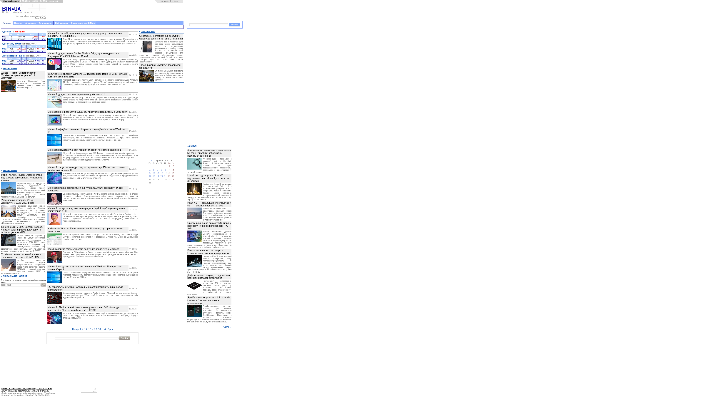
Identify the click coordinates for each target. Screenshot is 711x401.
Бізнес (193, 146)
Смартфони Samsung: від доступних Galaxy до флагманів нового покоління (161, 37)
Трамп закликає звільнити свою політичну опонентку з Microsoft (83, 249)
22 (169, 176)
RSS (44, 1)
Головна (7, 23)
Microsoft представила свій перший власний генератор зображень (84, 149)
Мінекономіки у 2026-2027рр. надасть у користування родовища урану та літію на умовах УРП (22, 230)
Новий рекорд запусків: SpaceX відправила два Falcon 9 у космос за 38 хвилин (208, 178)
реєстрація (164, 1)
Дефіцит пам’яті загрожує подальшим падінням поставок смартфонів (208, 276)
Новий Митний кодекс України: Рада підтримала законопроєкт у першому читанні (21, 177)
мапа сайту (55, 1)
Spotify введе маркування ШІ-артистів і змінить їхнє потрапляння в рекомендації (208, 300)
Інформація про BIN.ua (83, 23)
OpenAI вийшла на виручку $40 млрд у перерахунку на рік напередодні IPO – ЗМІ (209, 226)
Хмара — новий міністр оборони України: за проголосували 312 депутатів (18, 75)
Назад (75, 329)
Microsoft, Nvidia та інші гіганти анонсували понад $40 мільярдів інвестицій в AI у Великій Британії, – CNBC (84, 308)
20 (162, 176)
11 (154, 173)
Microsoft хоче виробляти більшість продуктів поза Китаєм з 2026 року (87, 111)
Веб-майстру (61, 23)
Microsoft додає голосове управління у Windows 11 (76, 94)
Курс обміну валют (11, 44)
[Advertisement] (115, 12)
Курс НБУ (6, 32)
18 (154, 176)
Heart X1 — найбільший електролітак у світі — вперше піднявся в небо (209, 204)
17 (150, 176)
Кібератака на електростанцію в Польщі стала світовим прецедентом (208, 252)
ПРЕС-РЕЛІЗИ (148, 31)
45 (105, 329)
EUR (4, 51)
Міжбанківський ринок (13, 56)
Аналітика (30, 23)
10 (99, 329)
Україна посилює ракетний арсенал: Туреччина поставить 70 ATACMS (21, 256)
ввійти (175, 1)
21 (165, 176)
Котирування (45, 23)
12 (158, 173)
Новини (18, 23)
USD (4, 49)
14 (165, 173)
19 (158, 176)
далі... (227, 327)
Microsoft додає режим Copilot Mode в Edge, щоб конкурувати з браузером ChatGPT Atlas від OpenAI (83, 55)
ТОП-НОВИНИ (10, 68)
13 (162, 173)
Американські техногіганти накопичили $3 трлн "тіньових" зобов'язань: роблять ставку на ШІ (209, 153)
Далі (110, 329)
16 (173, 173)
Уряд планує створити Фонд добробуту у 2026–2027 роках (17, 201)
